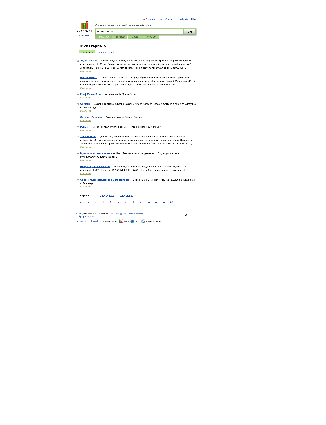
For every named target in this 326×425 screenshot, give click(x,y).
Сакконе (85, 103)
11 (156, 201)
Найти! (189, 31)
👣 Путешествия (86, 216)
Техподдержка (120, 214)
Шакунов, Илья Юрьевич (95, 166)
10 (149, 201)
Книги (135, 37)
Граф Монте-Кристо (92, 94)
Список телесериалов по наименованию (104, 179)
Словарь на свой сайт (176, 19)
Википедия (85, 71)
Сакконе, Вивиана (91, 117)
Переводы (120, 37)
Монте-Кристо (88, 77)
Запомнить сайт (154, 19)
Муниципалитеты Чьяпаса (96, 153)
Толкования (103, 37)
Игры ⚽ (151, 37)
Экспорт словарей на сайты (88, 221)
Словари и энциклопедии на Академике (123, 25)
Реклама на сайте (135, 214)
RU (192, 19)
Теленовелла (88, 136)
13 (171, 201)
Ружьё (84, 126)
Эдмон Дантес (88, 60)
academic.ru (84, 36)
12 (163, 201)
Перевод (101, 52)
